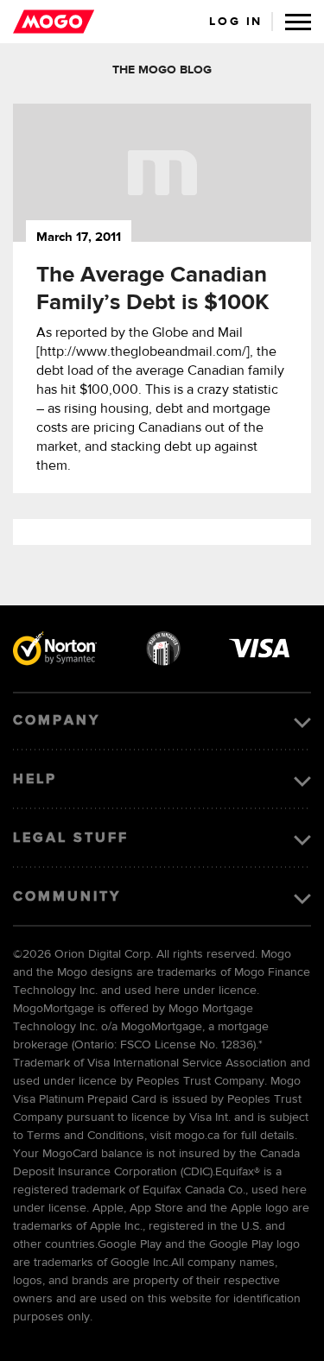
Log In (236, 22)
